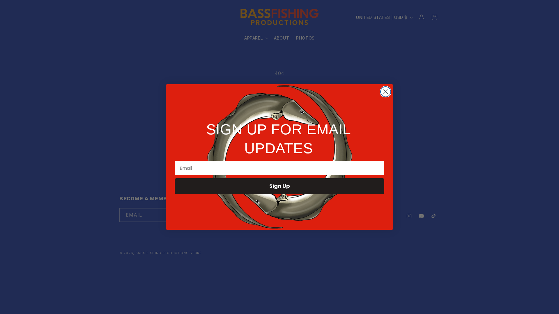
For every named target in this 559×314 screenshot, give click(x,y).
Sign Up (279, 186)
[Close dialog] (386, 92)
